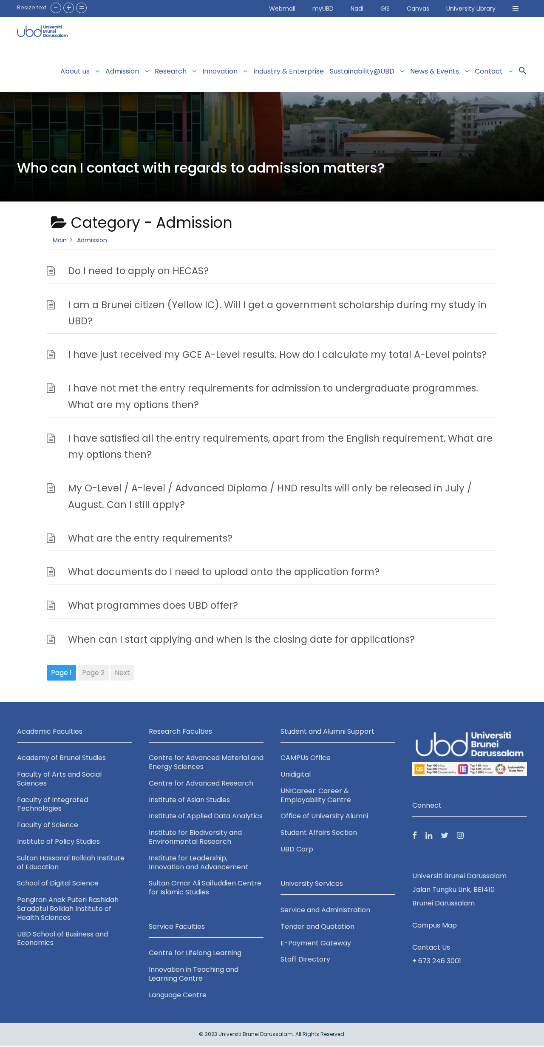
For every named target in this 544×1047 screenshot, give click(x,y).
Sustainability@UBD (362, 71)
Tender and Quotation (317, 926)
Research (171, 71)
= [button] (82, 8)
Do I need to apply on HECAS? (138, 271)
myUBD (323, 8)
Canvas (418, 8)
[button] (515, 8)
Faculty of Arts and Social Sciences (59, 778)
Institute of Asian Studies (189, 800)
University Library (471, 8)
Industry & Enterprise (288, 71)
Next (122, 673)
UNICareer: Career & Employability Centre (315, 795)
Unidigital (295, 774)
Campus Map (434, 925)
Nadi (357, 8)
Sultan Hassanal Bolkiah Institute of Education (71, 862)
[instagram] (460, 836)
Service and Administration (325, 910)
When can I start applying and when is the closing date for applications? (241, 639)
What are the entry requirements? (150, 538)
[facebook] (414, 836)
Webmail (282, 8)
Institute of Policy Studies (58, 841)
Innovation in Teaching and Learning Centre (193, 974)
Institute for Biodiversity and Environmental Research (195, 837)
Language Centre (178, 995)
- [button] (56, 8)
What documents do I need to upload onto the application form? (224, 572)
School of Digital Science (58, 883)
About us (75, 71)
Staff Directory (305, 959)
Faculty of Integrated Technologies (52, 804)
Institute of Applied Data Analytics (206, 816)
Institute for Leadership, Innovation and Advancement (198, 862)
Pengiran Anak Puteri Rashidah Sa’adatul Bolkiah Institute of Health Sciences (68, 908)
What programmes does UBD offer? (153, 605)
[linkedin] (428, 836)
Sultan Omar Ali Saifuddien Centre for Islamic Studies (205, 887)
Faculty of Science (47, 825)
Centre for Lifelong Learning (195, 953)
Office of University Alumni (324, 816)
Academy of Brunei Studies (61, 758)
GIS (385, 8)
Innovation (220, 71)
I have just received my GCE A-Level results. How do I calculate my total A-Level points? (277, 354)
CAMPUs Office (305, 758)
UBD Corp (296, 849)
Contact (489, 71)
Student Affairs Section (318, 832)
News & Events (434, 71)
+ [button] (69, 8)
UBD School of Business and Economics (62, 938)
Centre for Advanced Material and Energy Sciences (206, 762)
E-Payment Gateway (315, 943)
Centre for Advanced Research (201, 783)
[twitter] (444, 836)
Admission (122, 71)
